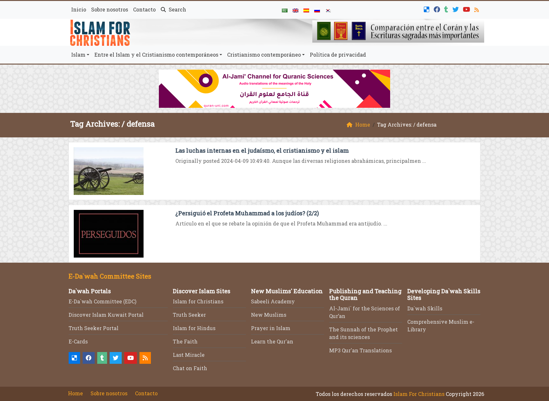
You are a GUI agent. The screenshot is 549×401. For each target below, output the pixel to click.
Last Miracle (189, 354)
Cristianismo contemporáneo (264, 54)
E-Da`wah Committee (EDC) (102, 301)
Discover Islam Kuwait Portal (106, 314)
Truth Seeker (189, 314)
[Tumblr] (447, 8)
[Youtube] (467, 8)
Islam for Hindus (194, 328)
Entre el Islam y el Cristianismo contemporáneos (156, 54)
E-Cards (78, 341)
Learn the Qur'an (272, 341)
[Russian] (317, 9)
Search (176, 9)
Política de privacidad (338, 54)
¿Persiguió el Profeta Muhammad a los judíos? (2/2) (247, 213)
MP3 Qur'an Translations (360, 350)
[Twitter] (456, 8)
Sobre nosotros (109, 9)
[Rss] (477, 8)
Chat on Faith (190, 368)
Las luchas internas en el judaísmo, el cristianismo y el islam (262, 150)
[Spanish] (306, 9)
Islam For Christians (418, 394)
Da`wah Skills (424, 308)
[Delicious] (427, 8)
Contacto (144, 9)
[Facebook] (438, 8)
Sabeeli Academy (273, 301)
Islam (78, 54)
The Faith (185, 341)
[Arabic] (284, 9)
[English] (295, 9)
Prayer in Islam (270, 328)
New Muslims (268, 314)
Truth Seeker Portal (94, 328)
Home (75, 393)
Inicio (78, 9)
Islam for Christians (198, 301)
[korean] (327, 9)
